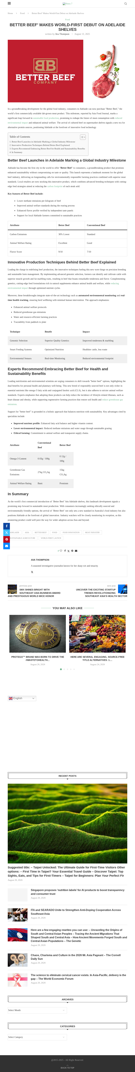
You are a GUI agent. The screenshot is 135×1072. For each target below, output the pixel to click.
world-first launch (51, 538)
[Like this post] (61, 551)
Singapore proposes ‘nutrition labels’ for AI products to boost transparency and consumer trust (77, 892)
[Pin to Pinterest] (6, 539)
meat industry (92, 532)
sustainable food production (46, 118)
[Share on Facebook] (6, 526)
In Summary (17, 152)
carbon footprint (54, 186)
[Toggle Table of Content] (81, 137)
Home (10, 13)
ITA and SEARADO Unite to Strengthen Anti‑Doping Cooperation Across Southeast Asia (76, 912)
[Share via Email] (6, 546)
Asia (27, 532)
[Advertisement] (32, 740)
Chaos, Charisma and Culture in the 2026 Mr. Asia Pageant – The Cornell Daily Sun (76, 957)
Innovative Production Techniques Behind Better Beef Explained (41, 145)
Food (22, 13)
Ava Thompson (62, 34)
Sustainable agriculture (22, 538)
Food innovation (71, 532)
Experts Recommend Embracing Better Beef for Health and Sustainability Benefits (48, 149)
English (17, 698)
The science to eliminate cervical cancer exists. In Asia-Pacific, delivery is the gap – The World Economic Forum (78, 977)
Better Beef (41, 532)
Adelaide (14, 532)
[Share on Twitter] (6, 532)
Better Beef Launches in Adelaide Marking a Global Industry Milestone (43, 142)
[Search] (125, 3)
